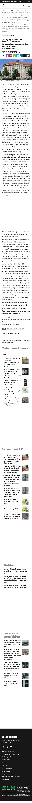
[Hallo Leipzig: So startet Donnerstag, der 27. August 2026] (25, 501)
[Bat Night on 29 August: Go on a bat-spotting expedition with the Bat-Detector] (25, 516)
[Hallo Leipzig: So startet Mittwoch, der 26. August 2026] (25, 683)
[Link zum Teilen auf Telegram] (17, 55)
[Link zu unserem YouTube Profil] (11, 747)
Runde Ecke (21, 328)
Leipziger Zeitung (6, 1)
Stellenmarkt (14, 1)
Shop (20, 1)
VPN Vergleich (6, 766)
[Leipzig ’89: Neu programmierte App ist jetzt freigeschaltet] (25, 382)
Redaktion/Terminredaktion (10, 754)
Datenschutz (6, 779)
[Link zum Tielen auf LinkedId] (21, 55)
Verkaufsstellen (6, 759)
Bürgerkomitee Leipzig (12, 328)
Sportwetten (6, 771)
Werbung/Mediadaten (8, 757)
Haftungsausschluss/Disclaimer (11, 776)
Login (29, 1)
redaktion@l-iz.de (6, 30)
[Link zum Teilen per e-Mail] (24, 55)
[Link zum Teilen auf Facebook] (7, 55)
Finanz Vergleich (7, 768)
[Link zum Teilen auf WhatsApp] (14, 55)
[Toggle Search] (24, 6)
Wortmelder (10, 35)
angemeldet (13, 340)
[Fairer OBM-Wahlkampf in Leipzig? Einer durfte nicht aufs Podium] (25, 676)
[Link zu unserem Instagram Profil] (7, 747)
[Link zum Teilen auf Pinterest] (10, 55)
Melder (4, 35)
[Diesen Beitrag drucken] (28, 55)
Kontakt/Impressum (8, 751)
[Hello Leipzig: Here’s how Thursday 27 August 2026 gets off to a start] (25, 509)
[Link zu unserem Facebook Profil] (3, 747)
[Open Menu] (29, 5)
